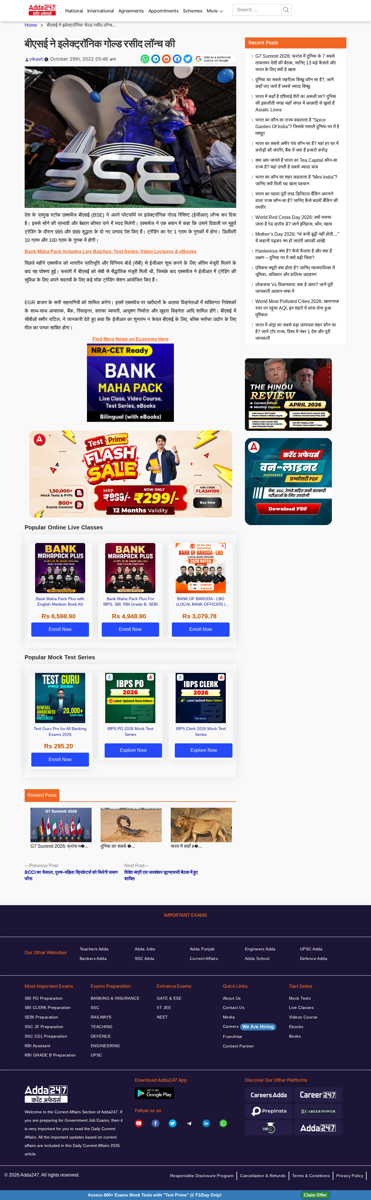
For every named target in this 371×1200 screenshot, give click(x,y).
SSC (95, 1007)
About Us (232, 998)
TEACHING (101, 1026)
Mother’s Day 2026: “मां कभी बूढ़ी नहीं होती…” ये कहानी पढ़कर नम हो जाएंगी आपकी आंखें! (297, 237)
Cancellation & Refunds (262, 1175)
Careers (248, 1026)
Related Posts (42, 795)
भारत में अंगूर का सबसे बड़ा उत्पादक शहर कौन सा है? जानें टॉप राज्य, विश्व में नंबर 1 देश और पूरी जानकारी (295, 331)
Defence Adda (313, 958)
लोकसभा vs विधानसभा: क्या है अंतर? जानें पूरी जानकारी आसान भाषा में (294, 288)
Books (295, 1036)
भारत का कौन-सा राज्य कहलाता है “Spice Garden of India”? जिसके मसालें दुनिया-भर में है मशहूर (297, 126)
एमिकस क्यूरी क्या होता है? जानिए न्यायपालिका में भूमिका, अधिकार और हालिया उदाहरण (295, 271)
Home (31, 25)
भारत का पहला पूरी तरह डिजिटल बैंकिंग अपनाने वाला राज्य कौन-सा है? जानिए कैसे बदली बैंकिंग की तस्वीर (296, 200)
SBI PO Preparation (44, 998)
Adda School (257, 958)
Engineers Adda (260, 949)
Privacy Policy (349, 1175)
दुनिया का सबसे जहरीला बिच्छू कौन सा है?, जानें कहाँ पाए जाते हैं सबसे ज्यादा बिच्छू (294, 83)
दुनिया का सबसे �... (118, 846)
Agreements (131, 11)
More (212, 11)
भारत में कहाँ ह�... (186, 846)
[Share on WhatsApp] (145, 59)
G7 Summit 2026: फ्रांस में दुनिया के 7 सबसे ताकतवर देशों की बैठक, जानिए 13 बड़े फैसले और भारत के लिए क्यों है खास (295, 63)
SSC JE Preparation (44, 1026)
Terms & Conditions (311, 1175)
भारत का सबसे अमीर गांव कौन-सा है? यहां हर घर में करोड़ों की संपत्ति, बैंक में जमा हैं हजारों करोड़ (297, 147)
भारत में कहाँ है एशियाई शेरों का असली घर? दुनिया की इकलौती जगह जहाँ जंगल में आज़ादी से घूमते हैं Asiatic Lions (295, 103)
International (100, 11)
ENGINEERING (105, 1045)
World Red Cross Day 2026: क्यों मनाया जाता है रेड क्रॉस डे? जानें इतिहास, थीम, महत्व (293, 220)
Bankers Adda (93, 958)
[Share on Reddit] (166, 59)
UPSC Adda (311, 949)
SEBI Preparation (41, 1017)
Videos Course (303, 1017)
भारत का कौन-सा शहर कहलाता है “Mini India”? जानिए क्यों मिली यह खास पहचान (296, 180)
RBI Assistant (37, 1045)
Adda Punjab (202, 949)
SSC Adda (144, 958)
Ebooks (296, 1026)
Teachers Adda (94, 949)
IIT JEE (164, 1007)
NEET (162, 1017)
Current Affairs (204, 958)
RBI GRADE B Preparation (50, 1055)
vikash (36, 59)
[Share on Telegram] (155, 59)
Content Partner (238, 1046)
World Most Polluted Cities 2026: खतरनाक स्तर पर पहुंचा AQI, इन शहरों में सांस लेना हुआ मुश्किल (297, 308)
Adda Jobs (145, 949)
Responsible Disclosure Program (202, 1175)
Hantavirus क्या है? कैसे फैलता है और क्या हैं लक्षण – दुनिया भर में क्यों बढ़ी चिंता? (293, 254)
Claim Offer (315, 1194)
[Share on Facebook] (177, 59)
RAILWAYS (101, 1017)
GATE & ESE (169, 998)
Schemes (192, 11)
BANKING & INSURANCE (115, 998)
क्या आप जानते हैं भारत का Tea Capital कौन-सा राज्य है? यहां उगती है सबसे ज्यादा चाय (296, 163)
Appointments (163, 11)
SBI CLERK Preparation (48, 1007)
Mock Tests (300, 998)
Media (229, 1017)
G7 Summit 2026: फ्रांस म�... (59, 846)
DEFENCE (101, 1036)
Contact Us (233, 1007)
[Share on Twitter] (187, 59)
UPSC (96, 1055)
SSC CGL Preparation (46, 1036)
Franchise (232, 1036)
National (74, 11)
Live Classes (301, 1007)
